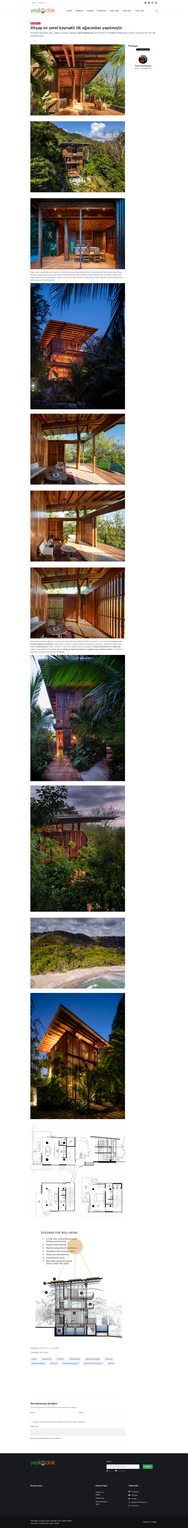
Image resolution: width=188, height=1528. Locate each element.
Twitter (134, 1499)
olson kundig (54, 1348)
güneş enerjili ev (38, 1363)
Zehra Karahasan (143, 66)
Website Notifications (139, 1502)
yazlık (34, 1359)
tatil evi (60, 1359)
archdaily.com (42, 1348)
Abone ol (111, 1471)
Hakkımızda (100, 1498)
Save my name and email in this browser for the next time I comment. (59, 1422)
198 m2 (111, 1363)
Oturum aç (42, 3)
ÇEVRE (69, 11)
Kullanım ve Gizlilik (100, 1493)
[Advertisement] (77, 1383)
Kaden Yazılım (54, 1523)
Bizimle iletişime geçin (101, 1503)
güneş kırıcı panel (93, 1359)
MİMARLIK (79, 11)
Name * (33, 1412)
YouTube (134, 1495)
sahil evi (54, 1363)
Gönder (148, 1467)
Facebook (134, 1492)
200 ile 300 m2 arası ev (93, 1363)
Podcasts (134, 1506)
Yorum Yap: (34, 1426)
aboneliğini (121, 1471)
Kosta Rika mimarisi (70, 1363)
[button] (156, 10)
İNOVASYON (101, 11)
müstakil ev (46, 1359)
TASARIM (90, 11)
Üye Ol (34, 3)
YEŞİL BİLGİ (127, 11)
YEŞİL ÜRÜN (114, 11)
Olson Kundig (75, 1359)
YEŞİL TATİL (139, 11)
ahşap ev (109, 1359)
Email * (81, 1412)
